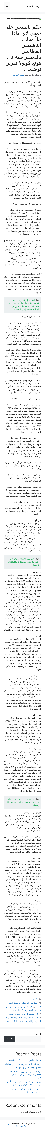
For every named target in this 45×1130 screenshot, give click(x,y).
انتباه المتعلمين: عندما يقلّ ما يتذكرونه (25, 1060)
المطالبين (34, 1003)
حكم (12, 1006)
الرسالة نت (34, 6)
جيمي (17, 1006)
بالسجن (38, 1006)
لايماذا (21, 1010)
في (35, 1010)
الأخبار (35, 999)
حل (7, 1006)
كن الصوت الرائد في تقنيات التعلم (23, 1014)
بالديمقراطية (14, 1003)
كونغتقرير (29, 1010)
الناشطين (25, 1003)
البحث (38, 1034)
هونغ (15, 1010)
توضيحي (24, 1006)
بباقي (31, 1006)
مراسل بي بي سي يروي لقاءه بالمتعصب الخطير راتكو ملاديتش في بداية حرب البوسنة (24, 1074)
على (39, 1010)
